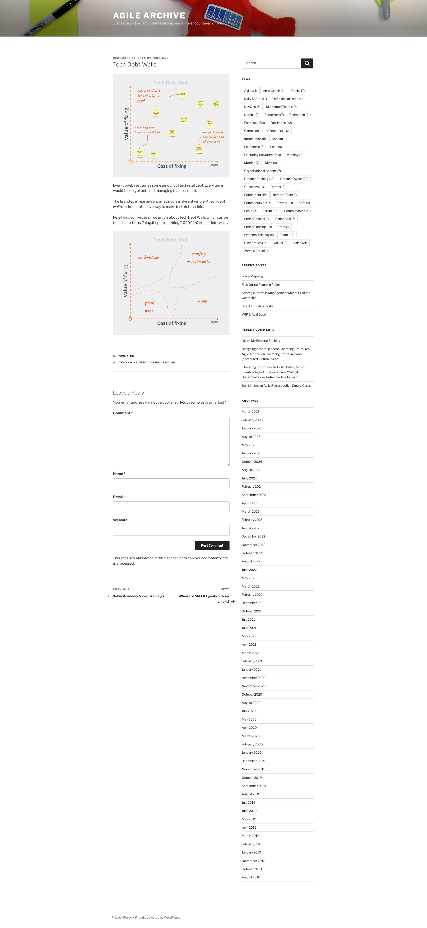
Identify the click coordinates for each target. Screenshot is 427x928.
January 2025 (251, 453)
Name (119, 474)
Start (283, 227)
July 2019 (248, 802)
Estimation (300, 115)
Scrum (270, 211)
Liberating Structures (262, 155)
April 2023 (249, 503)
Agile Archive (149, 15)
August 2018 (251, 877)
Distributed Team (281, 107)
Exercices (254, 123)
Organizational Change (262, 171)
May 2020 (249, 719)
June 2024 (249, 478)
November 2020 (254, 686)
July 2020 (249, 711)
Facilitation (281, 123)
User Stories (256, 243)
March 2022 (250, 586)
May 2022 (249, 578)
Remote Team (285, 195)
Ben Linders (250, 385)
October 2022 (252, 553)
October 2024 (252, 461)
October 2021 (252, 611)
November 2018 (253, 861)
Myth (271, 163)
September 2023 (254, 495)
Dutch (251, 115)
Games (251, 131)
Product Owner (294, 179)
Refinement (255, 195)
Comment (123, 413)
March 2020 (251, 736)
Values (280, 243)
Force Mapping (252, 276)
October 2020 (252, 694)
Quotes (277, 187)
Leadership (254, 147)
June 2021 (249, 628)
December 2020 (254, 678)
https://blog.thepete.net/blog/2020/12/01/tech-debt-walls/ (180, 223)
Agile (250, 91)
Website (120, 520)
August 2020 (251, 703)
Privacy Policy (122, 917)
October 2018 (252, 869)
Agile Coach (274, 91)
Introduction (255, 139)
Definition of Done (288, 99)
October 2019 (252, 777)
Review (284, 203)
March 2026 (251, 411)
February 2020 (252, 744)
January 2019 (251, 852)
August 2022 (251, 561)
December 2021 (253, 603)
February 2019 (252, 844)
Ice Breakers (277, 131)
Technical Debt (133, 362)
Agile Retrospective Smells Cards (287, 385)
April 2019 (249, 827)
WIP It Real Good (254, 314)
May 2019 (249, 819)
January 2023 (251, 528)
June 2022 (249, 570)
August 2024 (251, 470)
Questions (254, 187)
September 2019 (254, 786)
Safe (304, 203)
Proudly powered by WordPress (157, 917)
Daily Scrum (255, 99)
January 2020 (252, 752)
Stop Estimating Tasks (258, 306)
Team (287, 235)
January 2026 (251, 428)
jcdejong (160, 58)
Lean (276, 147)
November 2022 (253, 545)
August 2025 (251, 437)
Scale (250, 211)
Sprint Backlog (257, 219)
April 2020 (249, 727)
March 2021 (250, 653)
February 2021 (252, 661)
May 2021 (249, 636)
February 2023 (252, 519)
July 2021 (248, 619)
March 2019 (250, 835)
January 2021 (251, 669)
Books (298, 91)
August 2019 (251, 794)
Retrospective (257, 203)
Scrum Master (297, 211)
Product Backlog (259, 179)
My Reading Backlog (265, 340)
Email (119, 497)
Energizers (274, 115)
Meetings (295, 155)
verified (127, 356)
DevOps (252, 107)
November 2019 (253, 769)
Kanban (280, 139)
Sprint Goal (285, 219)
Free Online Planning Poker (261, 284)
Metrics (251, 163)
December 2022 (253, 536)
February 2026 (252, 420)
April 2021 (249, 644)
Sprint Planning (258, 227)
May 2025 (249, 445)
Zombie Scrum (257, 251)
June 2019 (249, 811)
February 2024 (252, 486)
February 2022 (252, 594)
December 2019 (253, 761)
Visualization (162, 362)
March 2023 (251, 511)
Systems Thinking (259, 235)
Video (300, 243)
